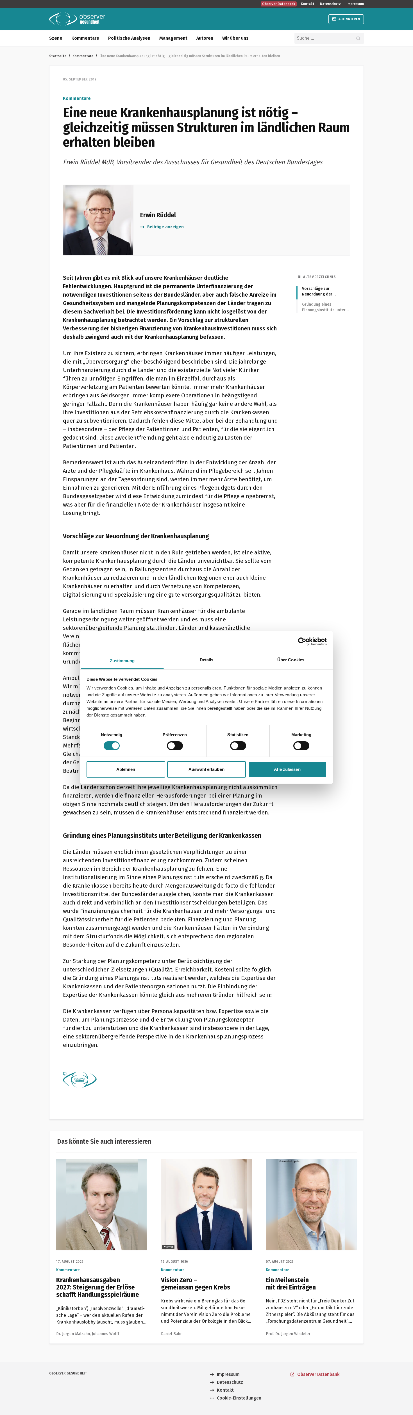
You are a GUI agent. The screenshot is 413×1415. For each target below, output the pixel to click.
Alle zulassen (287, 769)
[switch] (175, 745)
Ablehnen (125, 769)
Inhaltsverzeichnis (316, 277)
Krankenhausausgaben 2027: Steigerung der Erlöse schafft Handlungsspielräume (98, 1166)
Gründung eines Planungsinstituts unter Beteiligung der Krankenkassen (324, 307)
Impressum (355, 4)
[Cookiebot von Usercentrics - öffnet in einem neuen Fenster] (302, 641)
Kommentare (85, 38)
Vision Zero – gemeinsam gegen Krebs (200, 1162)
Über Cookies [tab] (290, 659)
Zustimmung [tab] (122, 660)
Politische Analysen (129, 38)
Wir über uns (235, 38)
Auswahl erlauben (206, 769)
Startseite (57, 56)
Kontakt (307, 4)
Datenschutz (330, 4)
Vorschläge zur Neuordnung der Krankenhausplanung (321, 291)
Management (173, 38)
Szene (55, 38)
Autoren (204, 38)
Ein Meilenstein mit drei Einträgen (301, 1162)
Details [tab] (207, 659)
